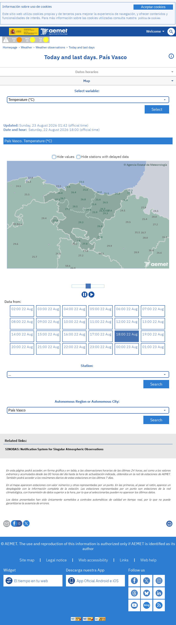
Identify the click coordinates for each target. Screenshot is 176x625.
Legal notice (56, 560)
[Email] (6, 526)
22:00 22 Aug (74, 347)
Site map (27, 560)
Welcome (153, 31)
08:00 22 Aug (22, 321)
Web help (148, 560)
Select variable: (86, 91)
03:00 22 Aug (48, 309)
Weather (26, 47)
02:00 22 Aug (22, 309)
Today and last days (82, 47)
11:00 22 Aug (100, 321)
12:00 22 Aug (126, 321)
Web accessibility (93, 560)
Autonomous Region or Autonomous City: (87, 401)
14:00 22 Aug (22, 334)
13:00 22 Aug (153, 321)
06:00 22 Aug (126, 309)
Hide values (65, 156)
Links (124, 560)
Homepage (10, 47)
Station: (87, 365)
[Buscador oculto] (171, 31)
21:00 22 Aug (48, 347)
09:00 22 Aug (48, 321)
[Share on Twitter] (26, 523)
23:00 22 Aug (100, 347)
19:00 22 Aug (153, 334)
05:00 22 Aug (100, 309)
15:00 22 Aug (48, 334)
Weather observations (50, 47)
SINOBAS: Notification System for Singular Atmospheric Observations (54, 449)
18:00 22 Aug (126, 334)
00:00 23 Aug (126, 347)
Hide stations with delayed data (105, 156)
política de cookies (149, 18)
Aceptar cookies (153, 7)
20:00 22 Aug (22, 347)
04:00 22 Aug (74, 309)
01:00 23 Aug (153, 347)
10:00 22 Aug (74, 321)
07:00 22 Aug (153, 309)
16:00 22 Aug (74, 334)
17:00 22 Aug (100, 334)
